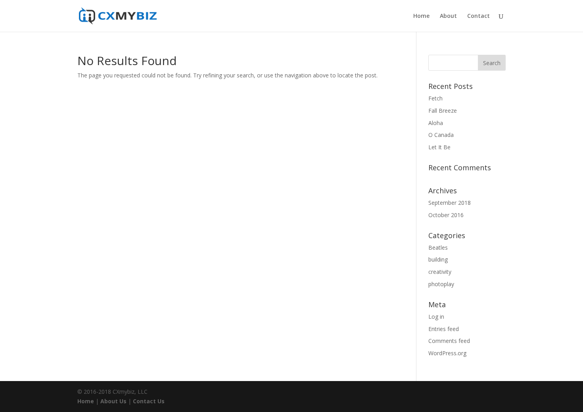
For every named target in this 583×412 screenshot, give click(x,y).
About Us (113, 401)
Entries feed (443, 329)
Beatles (438, 247)
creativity (439, 271)
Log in (436, 316)
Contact (478, 16)
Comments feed (449, 341)
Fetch (435, 98)
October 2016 (446, 215)
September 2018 (449, 202)
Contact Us (149, 401)
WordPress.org (447, 353)
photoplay (441, 284)
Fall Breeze (442, 110)
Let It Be (439, 147)
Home (421, 16)
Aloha (435, 123)
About (448, 16)
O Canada (441, 135)
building (438, 259)
